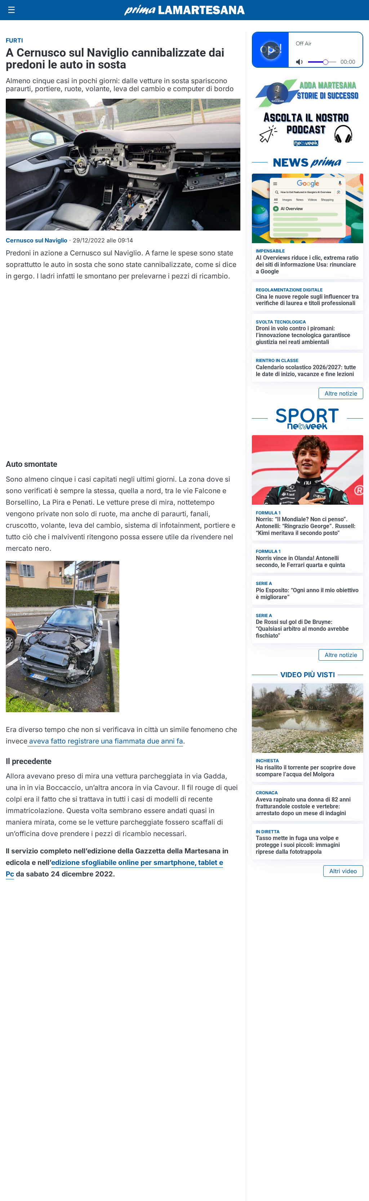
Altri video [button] (343, 871)
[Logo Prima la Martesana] (184, 10)
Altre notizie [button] (341, 393)
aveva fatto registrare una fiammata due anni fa (105, 741)
